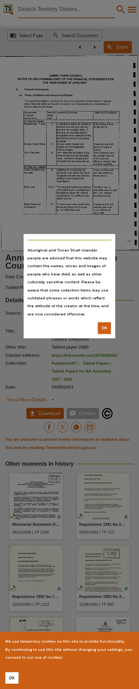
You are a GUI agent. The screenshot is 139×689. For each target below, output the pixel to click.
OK (105, 328)
